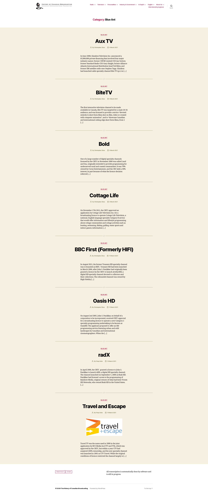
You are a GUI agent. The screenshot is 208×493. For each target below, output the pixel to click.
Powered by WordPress (97, 488)
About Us (159, 4)
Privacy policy (60, 471)
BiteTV (104, 92)
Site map (69, 471)
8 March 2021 (114, 47)
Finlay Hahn (99, 361)
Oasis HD (104, 301)
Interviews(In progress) (156, 7)
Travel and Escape (104, 406)
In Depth (141, 4)
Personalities (112, 4)
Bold (104, 144)
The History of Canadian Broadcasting (74, 488)
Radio (92, 4)
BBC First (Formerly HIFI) (104, 249)
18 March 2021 (111, 361)
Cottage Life (103, 195)
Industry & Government (127, 4)
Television (100, 4)
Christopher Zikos (99, 47)
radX (104, 355)
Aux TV (104, 41)
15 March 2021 (113, 256)
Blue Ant (104, 35)
